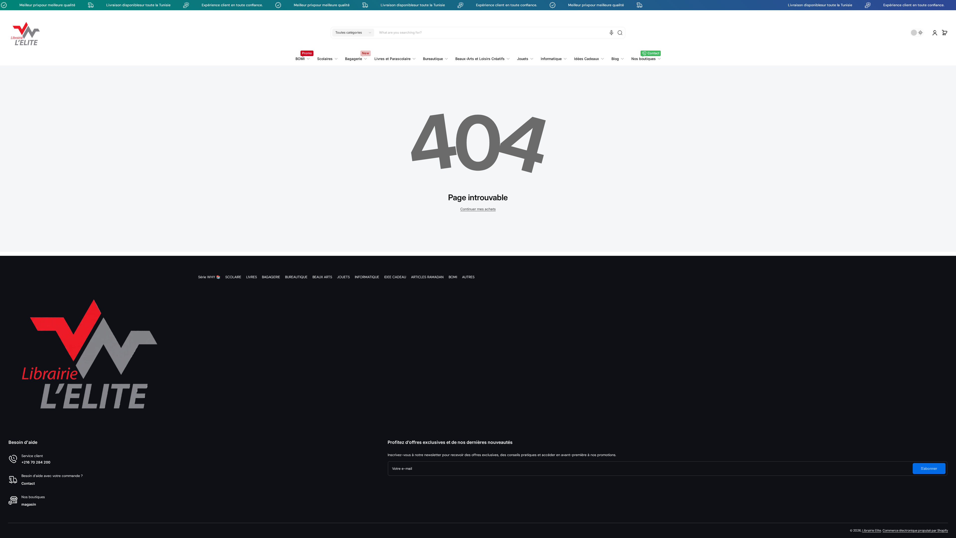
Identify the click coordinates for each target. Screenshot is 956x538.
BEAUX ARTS (322, 277)
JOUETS (343, 277)
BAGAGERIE (271, 277)
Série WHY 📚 (209, 277)
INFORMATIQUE (367, 277)
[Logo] (25, 32)
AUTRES (468, 277)
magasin (28, 504)
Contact (28, 483)
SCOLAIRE (233, 277)
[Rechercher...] (620, 33)
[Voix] (611, 33)
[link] (395, 59)
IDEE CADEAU (395, 277)
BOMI (453, 277)
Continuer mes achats (478, 209)
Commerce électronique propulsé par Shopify (915, 531)
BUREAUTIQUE (296, 277)
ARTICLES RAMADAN (427, 277)
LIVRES (251, 277)
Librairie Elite (871, 531)
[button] (353, 33)
